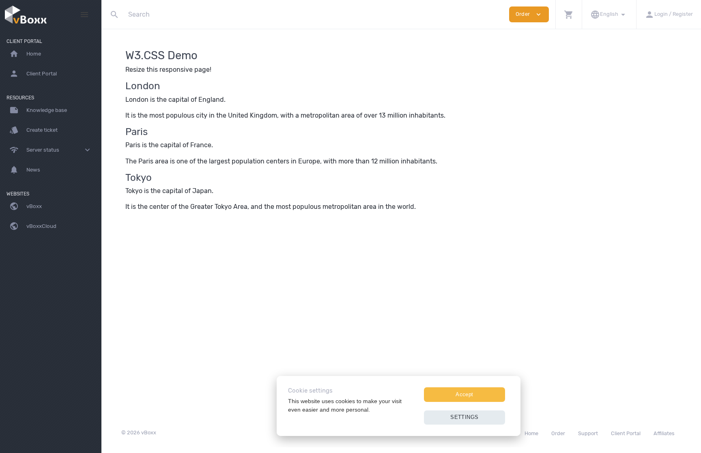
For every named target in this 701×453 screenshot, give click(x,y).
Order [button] (529, 14)
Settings (464, 417)
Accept (464, 394)
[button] (568, 14)
